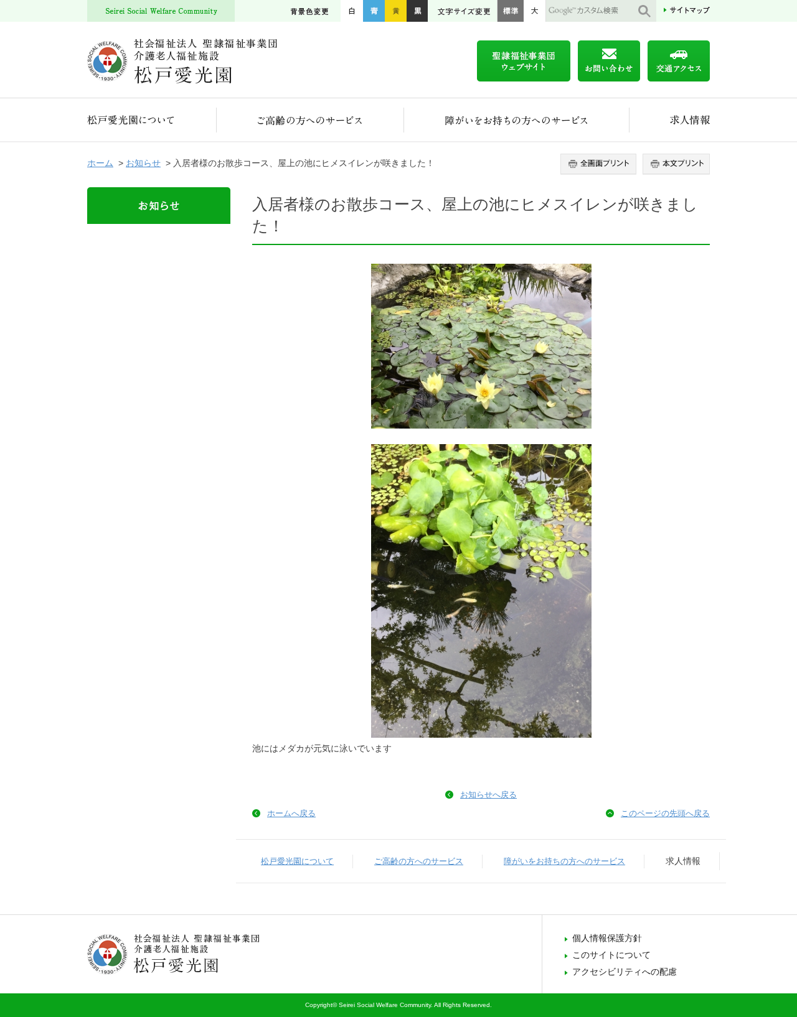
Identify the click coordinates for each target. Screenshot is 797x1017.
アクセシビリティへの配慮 (624, 972)
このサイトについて (611, 955)
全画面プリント (599, 164)
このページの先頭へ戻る (665, 813)
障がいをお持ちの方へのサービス (517, 119)
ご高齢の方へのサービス (310, 119)
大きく (535, 11)
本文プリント (674, 164)
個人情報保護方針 (607, 938)
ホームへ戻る (291, 813)
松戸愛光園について (152, 119)
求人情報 (670, 119)
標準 (510, 11)
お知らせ (143, 163)
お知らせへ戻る (488, 794)
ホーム (100, 163)
